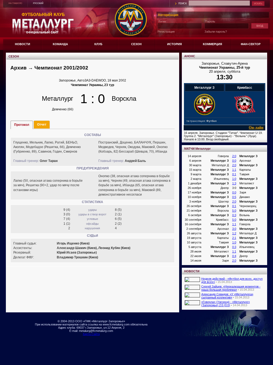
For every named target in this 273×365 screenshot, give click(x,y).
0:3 (234, 215)
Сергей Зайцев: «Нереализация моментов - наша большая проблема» (230, 288)
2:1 (234, 237)
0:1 (234, 174)
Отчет (41, 124)
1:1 (234, 169)
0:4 (234, 256)
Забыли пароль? (215, 31)
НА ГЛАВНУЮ (15, 3)
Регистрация (166, 31)
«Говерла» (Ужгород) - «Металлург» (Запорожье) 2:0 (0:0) (225, 303)
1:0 (234, 178)
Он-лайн (256, 128)
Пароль (210, 21)
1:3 (234, 183)
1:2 (234, 233)
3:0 (234, 228)
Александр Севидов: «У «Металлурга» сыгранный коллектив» (227, 296)
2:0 (234, 156)
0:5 (234, 197)
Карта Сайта (91, 334)
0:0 (234, 160)
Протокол (21, 125)
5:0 (234, 210)
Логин (162, 21)
